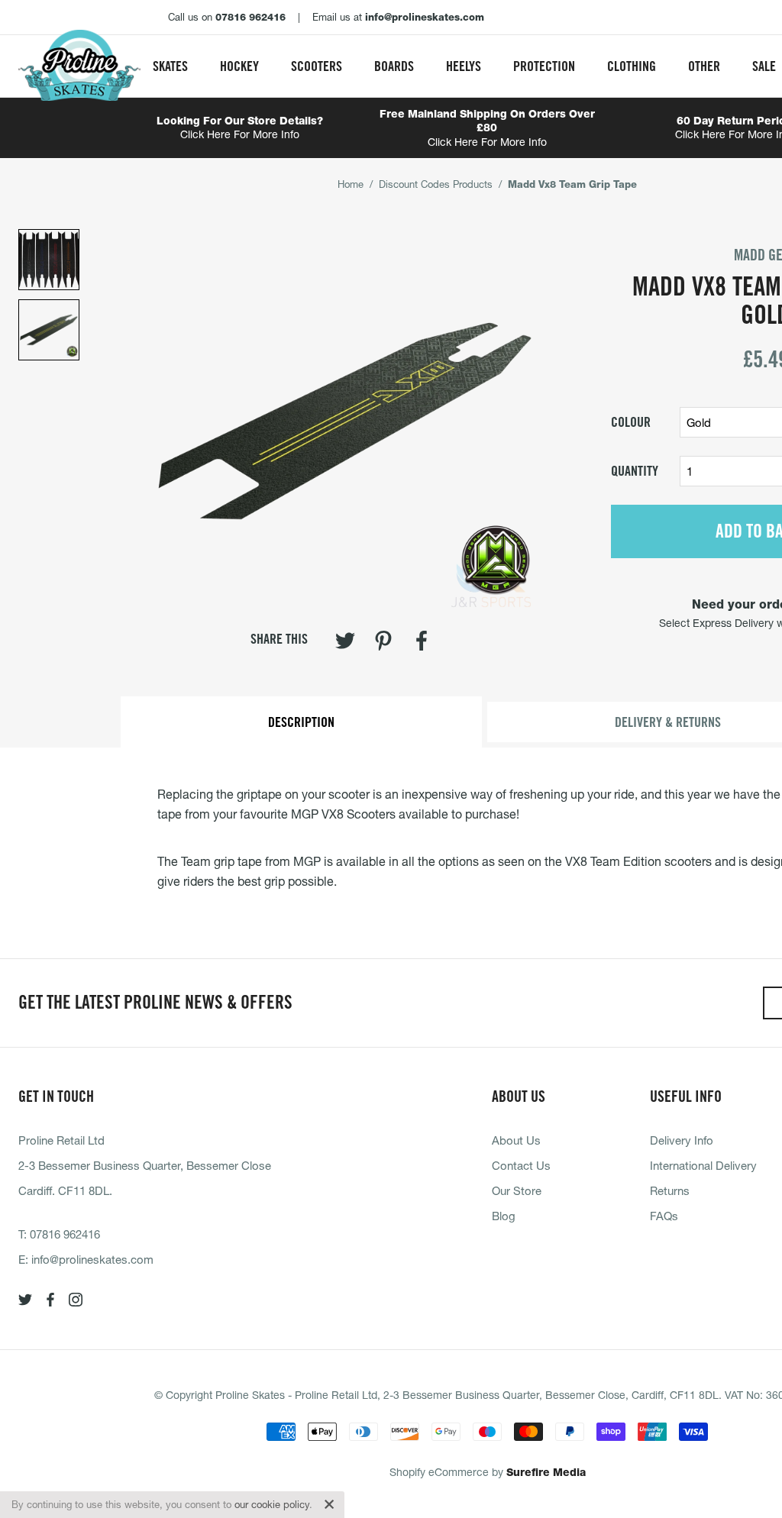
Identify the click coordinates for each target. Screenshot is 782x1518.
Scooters (316, 66)
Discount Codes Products (436, 184)
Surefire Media (546, 1472)
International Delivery (703, 1165)
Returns (670, 1190)
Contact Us (521, 1165)
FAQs (664, 1215)
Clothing (631, 66)
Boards (394, 66)
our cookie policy (271, 1504)
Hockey (239, 66)
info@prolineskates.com (92, 1259)
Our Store (516, 1190)
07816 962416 (65, 1234)
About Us (516, 1140)
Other (704, 66)
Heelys (463, 66)
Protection (544, 66)
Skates (170, 66)
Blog (503, 1215)
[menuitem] (170, 66)
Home (351, 184)
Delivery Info (681, 1140)
